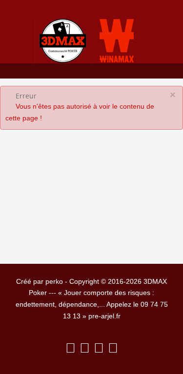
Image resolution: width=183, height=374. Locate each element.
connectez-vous (92, 209)
